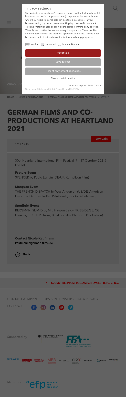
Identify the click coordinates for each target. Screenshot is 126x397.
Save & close (63, 62)
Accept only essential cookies (63, 71)
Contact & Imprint (77, 85)
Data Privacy (94, 85)
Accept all (63, 53)
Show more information (63, 78)
